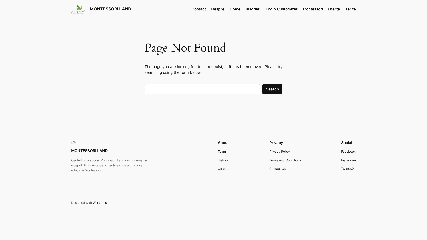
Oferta (334, 9)
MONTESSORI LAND (110, 9)
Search (272, 89)
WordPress (100, 202)
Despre (217, 9)
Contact (198, 9)
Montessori (313, 9)
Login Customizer (282, 9)
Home (235, 9)
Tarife (350, 9)
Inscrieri (253, 9)
